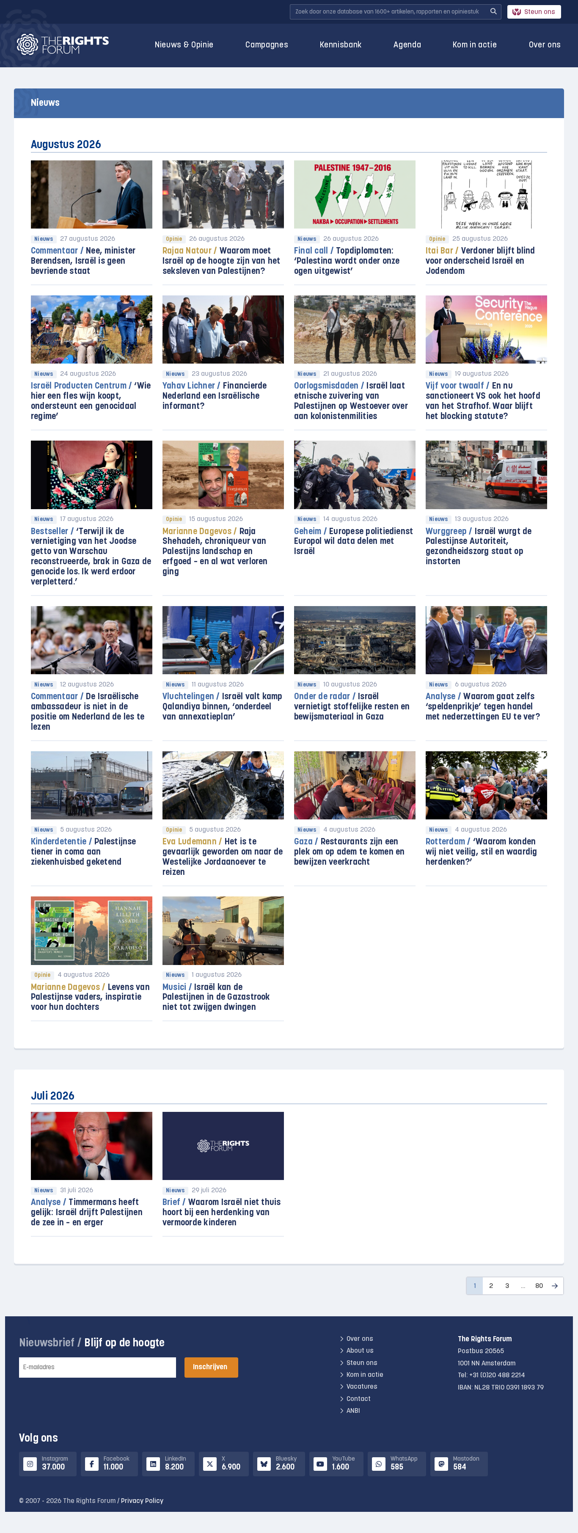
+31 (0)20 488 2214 (497, 1375)
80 (539, 1286)
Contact (359, 1399)
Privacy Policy (142, 1501)
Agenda (407, 45)
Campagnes (266, 45)
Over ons (545, 45)
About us (360, 1351)
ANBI (353, 1411)
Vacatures (362, 1387)
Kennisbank (341, 45)
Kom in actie (475, 45)
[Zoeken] (493, 11)
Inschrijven (210, 1367)
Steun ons (539, 12)
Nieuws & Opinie (184, 45)
